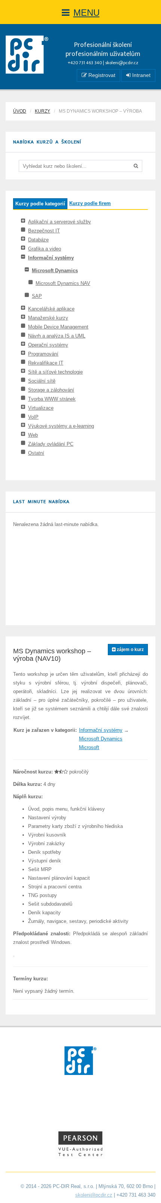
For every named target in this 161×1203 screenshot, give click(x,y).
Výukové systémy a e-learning (61, 426)
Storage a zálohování (51, 390)
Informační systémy (51, 258)
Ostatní (36, 453)
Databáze (38, 240)
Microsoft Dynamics (55, 270)
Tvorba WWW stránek (52, 399)
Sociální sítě (41, 381)
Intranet (141, 75)
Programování (43, 354)
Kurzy (42, 111)
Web (33, 435)
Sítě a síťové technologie (55, 372)
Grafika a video (44, 249)
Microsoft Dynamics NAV (63, 283)
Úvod (19, 111)
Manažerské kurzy (48, 318)
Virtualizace (41, 408)
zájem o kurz (130, 649)
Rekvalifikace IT (45, 363)
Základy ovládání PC (50, 444)
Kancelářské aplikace (51, 309)
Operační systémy (48, 345)
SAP (37, 296)
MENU (86, 13)
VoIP (33, 417)
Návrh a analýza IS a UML (56, 336)
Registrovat (101, 75)
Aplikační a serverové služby (59, 222)
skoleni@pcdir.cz (121, 62)
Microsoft (89, 747)
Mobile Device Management (58, 327)
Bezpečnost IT (44, 231)
